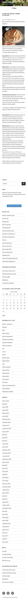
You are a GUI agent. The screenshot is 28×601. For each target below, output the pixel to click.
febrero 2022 (5, 413)
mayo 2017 (5, 536)
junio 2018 (5, 514)
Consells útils (5, 227)
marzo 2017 (5, 542)
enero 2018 (5, 520)
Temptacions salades (7, 261)
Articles (4, 218)
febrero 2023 (5, 401)
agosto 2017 (5, 529)
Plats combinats (6, 367)
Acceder (4, 551)
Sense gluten (5, 379)
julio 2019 (4, 496)
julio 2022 (4, 404)
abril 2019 (4, 499)
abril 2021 (4, 440)
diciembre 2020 (6, 450)
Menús (4, 354)
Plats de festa (5, 370)
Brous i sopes (5, 224)
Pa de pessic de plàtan (8, 283)
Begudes (4, 221)
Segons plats (5, 249)
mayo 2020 (5, 471)
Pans (3, 240)
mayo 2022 (5, 407)
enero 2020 (5, 480)
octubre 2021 (5, 425)
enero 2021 (5, 447)
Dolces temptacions (7, 336)
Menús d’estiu (5, 358)
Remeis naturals (6, 243)
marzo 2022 (5, 410)
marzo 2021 (5, 444)
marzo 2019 (5, 502)
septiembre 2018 (6, 508)
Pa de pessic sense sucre (8, 271)
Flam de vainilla (6, 277)
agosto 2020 (5, 462)
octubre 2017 (5, 526)
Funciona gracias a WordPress (9, 597)
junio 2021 (4, 437)
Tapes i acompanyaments (8, 258)
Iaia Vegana (9, 2)
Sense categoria (6, 252)
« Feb (3, 315)
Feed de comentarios (7, 557)
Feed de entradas (6, 554)
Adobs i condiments (7, 215)
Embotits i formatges (7, 234)
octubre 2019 (5, 490)
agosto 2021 (5, 431)
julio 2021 (4, 434)
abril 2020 (4, 474)
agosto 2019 (5, 493)
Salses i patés (5, 246)
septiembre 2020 (6, 459)
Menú (14, 8)
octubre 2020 (5, 456)
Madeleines (5, 280)
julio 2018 (4, 511)
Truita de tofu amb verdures (9, 274)
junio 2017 (4, 533)
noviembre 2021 (6, 422)
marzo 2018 (5, 517)
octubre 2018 (5, 505)
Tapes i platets (6, 388)
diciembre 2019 (6, 483)
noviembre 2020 (6, 453)
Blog (3, 330)
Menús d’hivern (6, 361)
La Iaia (4, 351)
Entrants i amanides (7, 237)
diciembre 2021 (6, 419)
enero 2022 (5, 416)
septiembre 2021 (6, 428)
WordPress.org (6, 560)
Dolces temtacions (7, 231)
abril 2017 (4, 539)
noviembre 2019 (6, 487)
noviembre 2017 (6, 523)
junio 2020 (5, 468)
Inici (3, 348)
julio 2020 (4, 465)
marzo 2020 (5, 477)
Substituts (5, 255)
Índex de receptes (7, 345)
